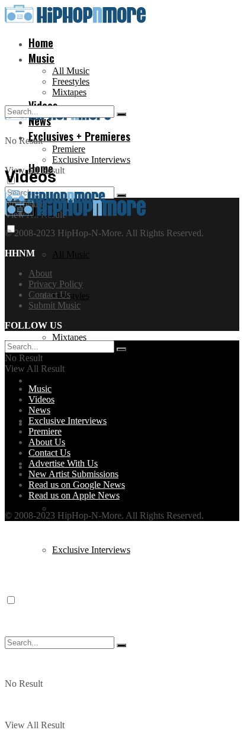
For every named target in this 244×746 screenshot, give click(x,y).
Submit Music (54, 305)
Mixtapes (69, 92)
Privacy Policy (55, 284)
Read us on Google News (76, 485)
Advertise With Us (63, 463)
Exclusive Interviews (91, 160)
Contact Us (49, 295)
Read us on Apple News (74, 495)
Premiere (68, 149)
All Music (70, 71)
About (40, 273)
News (39, 410)
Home (40, 42)
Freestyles (70, 81)
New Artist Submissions (73, 474)
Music (41, 58)
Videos (42, 379)
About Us (46, 442)
